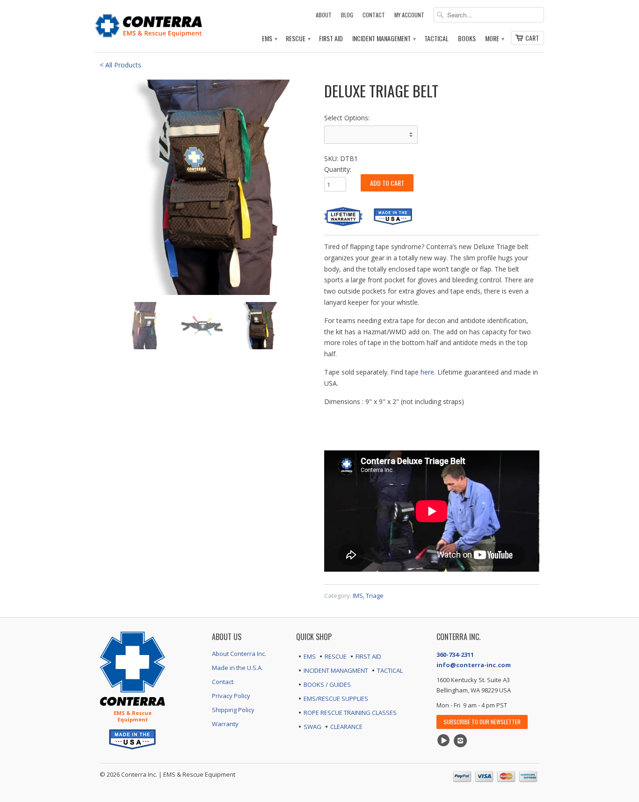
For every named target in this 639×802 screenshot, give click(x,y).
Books (467, 38)
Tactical (436, 38)
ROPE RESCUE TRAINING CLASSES (350, 712)
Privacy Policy (231, 696)
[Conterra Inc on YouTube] (444, 741)
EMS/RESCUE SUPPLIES (336, 698)
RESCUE (336, 656)
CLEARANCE (346, 726)
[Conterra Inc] (149, 24)
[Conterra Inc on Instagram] (461, 741)
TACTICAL (390, 670)
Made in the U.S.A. (237, 667)
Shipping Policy (233, 710)
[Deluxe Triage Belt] (207, 187)
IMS (358, 595)
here (427, 372)
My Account (409, 15)
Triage (375, 595)
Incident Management (383, 38)
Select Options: (347, 117)
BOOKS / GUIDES (327, 684)
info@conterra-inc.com (473, 665)
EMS (269, 38)
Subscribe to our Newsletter (482, 722)
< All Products (120, 64)
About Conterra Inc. (239, 653)
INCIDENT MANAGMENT (336, 670)
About (324, 15)
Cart (532, 38)
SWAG (312, 726)
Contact (374, 15)
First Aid (331, 38)
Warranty (225, 724)
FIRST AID (368, 656)
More (494, 38)
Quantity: (337, 169)
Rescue (298, 38)
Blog (347, 15)
